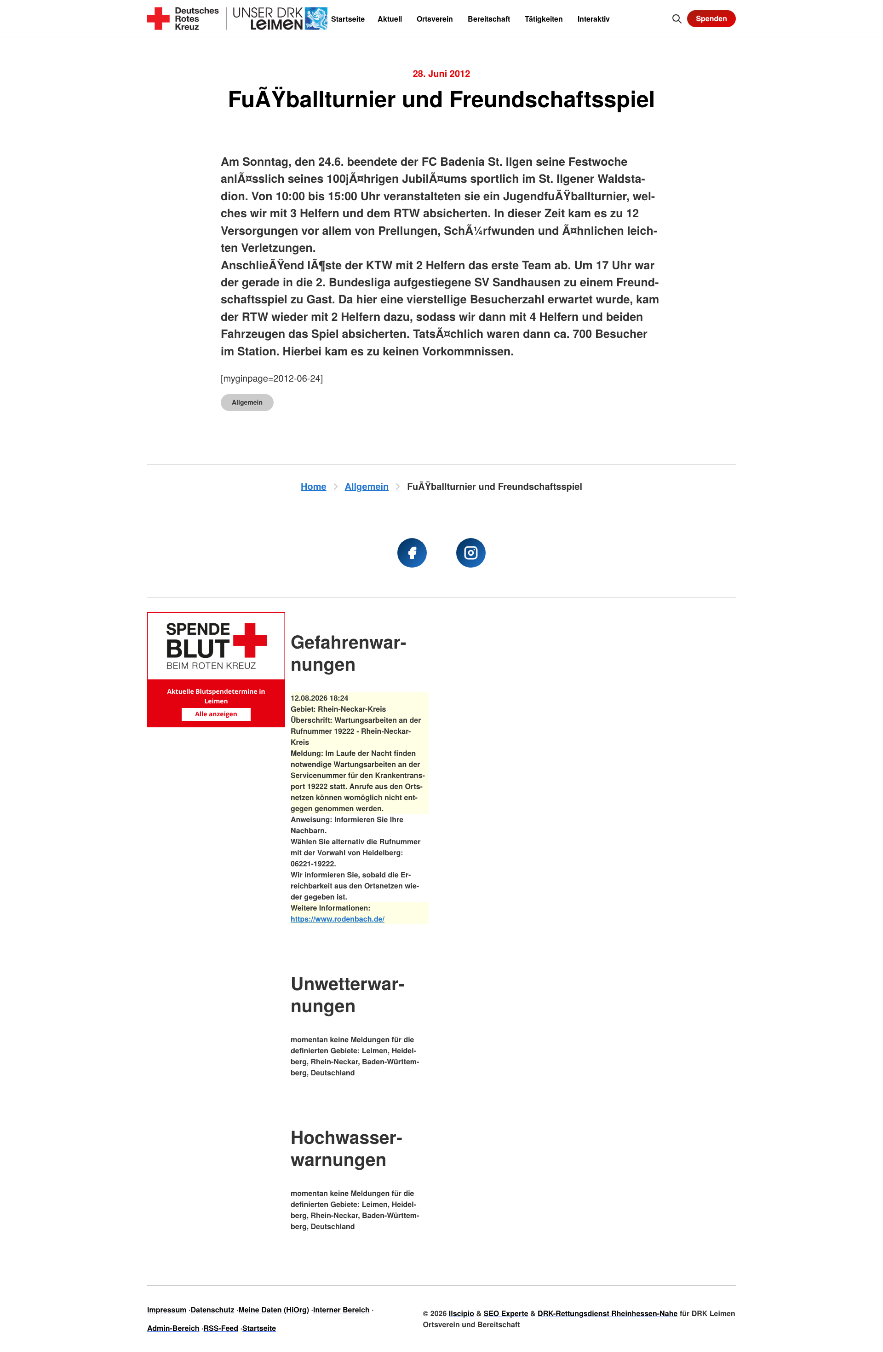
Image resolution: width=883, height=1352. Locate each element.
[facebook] (412, 553)
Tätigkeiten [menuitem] (544, 18)
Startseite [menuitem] (348, 18)
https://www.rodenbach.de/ (337, 918)
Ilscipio (461, 1313)
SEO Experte (505, 1313)
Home (314, 486)
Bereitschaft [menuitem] (489, 18)
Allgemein (247, 402)
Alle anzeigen (216, 714)
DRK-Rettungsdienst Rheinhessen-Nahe (607, 1313)
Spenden (711, 18)
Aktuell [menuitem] (390, 18)
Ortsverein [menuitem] (435, 18)
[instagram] (471, 553)
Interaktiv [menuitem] (594, 18)
